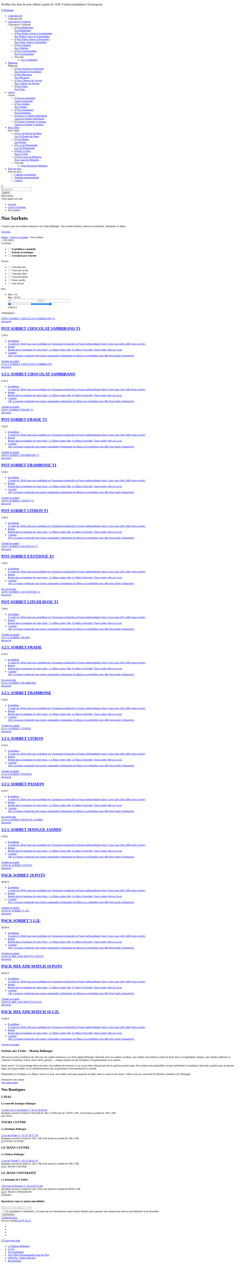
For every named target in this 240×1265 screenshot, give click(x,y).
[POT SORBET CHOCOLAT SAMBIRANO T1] (28, 318)
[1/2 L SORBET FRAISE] (15, 637)
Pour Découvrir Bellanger (34, 165)
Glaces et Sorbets (17, 207)
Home (4, 237)
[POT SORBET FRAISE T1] (17, 409)
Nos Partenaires (16, 1252)
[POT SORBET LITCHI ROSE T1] (20, 592)
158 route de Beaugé (12, 1186)
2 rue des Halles (9, 1135)
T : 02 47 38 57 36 (28, 1135)
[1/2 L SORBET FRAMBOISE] (18, 683)
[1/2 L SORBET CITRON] (16, 728)
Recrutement (14, 1260)
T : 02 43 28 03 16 (28, 1160)
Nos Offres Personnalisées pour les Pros (28, 1255)
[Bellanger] (7, 10)
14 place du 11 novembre (14, 1110)
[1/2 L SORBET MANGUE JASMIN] (22, 819)
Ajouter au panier (10, 361)
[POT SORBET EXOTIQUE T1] (19, 546)
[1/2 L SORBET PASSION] (16, 774)
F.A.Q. (11, 1249)
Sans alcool (18, 283)
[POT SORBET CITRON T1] (17, 500)
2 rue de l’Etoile (9, 1160)
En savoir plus (8, 589)
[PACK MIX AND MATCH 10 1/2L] (21, 1001)
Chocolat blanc (19, 273)
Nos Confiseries (29, 59)
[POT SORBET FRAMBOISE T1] (20, 455)
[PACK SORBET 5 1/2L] (15, 910)
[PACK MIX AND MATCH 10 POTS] (22, 956)
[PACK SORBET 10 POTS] (16, 865)
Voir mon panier (9, 1082)
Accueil (12, 204)
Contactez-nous (9, 1217)
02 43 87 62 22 (23, 1220)
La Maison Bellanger (19, 1246)
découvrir (6, 321)
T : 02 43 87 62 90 (33, 1186)
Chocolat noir (19, 267)
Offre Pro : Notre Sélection (22, 1258)
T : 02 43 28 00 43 (37, 1110)
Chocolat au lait (20, 270)
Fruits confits (18, 280)
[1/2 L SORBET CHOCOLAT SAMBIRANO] (26, 364)
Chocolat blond (20, 276)
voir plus (5, 231)
